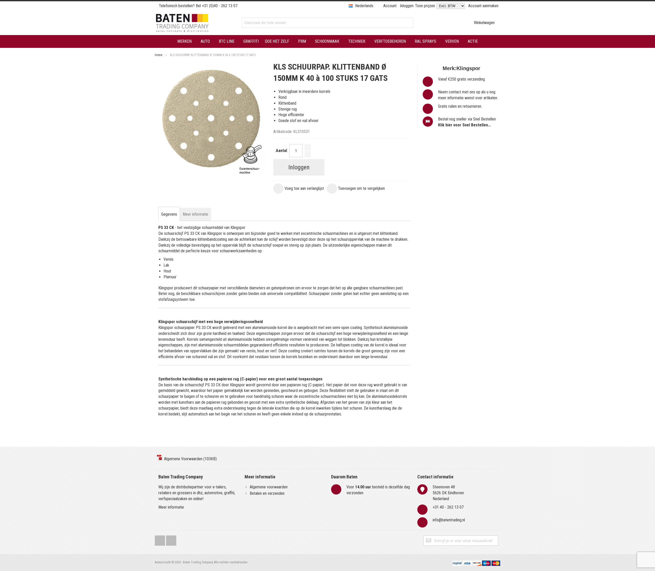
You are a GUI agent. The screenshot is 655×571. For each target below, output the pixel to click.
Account (390, 5)
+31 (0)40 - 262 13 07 (219, 5)
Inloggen (406, 5)
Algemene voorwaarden (269, 487)
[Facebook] (160, 539)
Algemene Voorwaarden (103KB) (190, 458)
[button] (298, 188)
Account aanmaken (483, 5)
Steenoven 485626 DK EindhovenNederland (448, 493)
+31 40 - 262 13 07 (448, 507)
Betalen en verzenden (267, 493)
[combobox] (327, 23)
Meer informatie (171, 507)
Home (158, 55)
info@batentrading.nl (449, 520)
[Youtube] (171, 539)
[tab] (169, 214)
